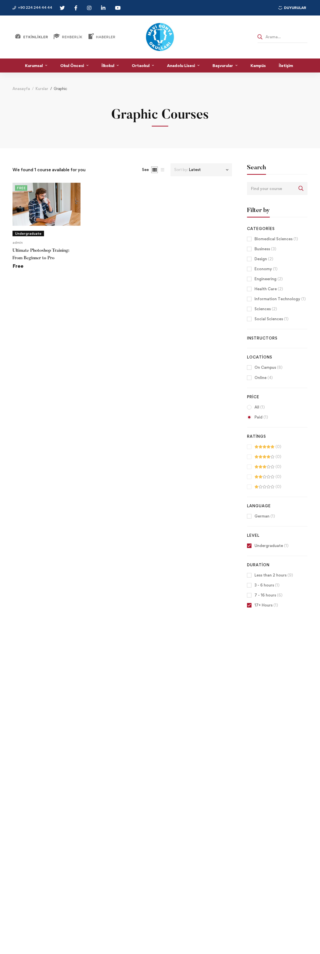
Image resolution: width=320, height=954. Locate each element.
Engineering (268, 278)
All (259, 407)
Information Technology (280, 298)
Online (263, 377)
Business (265, 248)
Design (263, 258)
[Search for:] (283, 36)
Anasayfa (21, 88)
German (264, 516)
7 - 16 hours (268, 595)
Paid (261, 417)
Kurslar (42, 88)
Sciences (265, 308)
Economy (266, 268)
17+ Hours (266, 605)
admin (17, 242)
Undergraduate (271, 545)
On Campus (268, 367)
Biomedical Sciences (276, 238)
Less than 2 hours (273, 575)
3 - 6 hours (267, 585)
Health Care (268, 288)
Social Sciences (271, 318)
